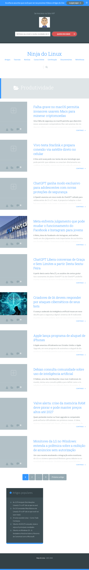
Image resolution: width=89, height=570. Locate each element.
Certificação (52, 59)
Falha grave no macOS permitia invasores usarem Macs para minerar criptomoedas (56, 111)
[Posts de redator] (7, 129)
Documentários (66, 59)
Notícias (27, 59)
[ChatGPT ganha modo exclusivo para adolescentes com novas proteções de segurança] (13, 189)
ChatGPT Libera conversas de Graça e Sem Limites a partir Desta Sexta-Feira (59, 263)
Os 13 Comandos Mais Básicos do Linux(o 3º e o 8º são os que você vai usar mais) (26, 511)
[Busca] (45, 65)
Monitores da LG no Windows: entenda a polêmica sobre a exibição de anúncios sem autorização (59, 445)
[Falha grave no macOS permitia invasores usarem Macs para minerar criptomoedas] (13, 113)
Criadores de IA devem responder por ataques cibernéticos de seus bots (57, 301)
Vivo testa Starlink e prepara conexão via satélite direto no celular (54, 149)
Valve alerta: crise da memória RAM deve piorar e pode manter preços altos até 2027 (59, 407)
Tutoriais (17, 59)
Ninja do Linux (44, 54)
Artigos (7, 59)
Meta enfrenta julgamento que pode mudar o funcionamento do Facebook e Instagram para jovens (59, 225)
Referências (79, 59)
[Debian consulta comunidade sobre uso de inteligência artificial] (13, 374)
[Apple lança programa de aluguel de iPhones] (13, 340)
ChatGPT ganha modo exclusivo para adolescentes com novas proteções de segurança (56, 187)
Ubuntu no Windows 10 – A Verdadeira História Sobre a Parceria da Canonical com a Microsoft (26, 533)
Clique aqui (74, 3)
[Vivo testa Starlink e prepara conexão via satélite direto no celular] (13, 151)
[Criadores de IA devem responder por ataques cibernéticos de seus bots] (13, 303)
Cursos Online (39, 59)
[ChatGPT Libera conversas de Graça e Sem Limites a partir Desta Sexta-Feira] (13, 265)
